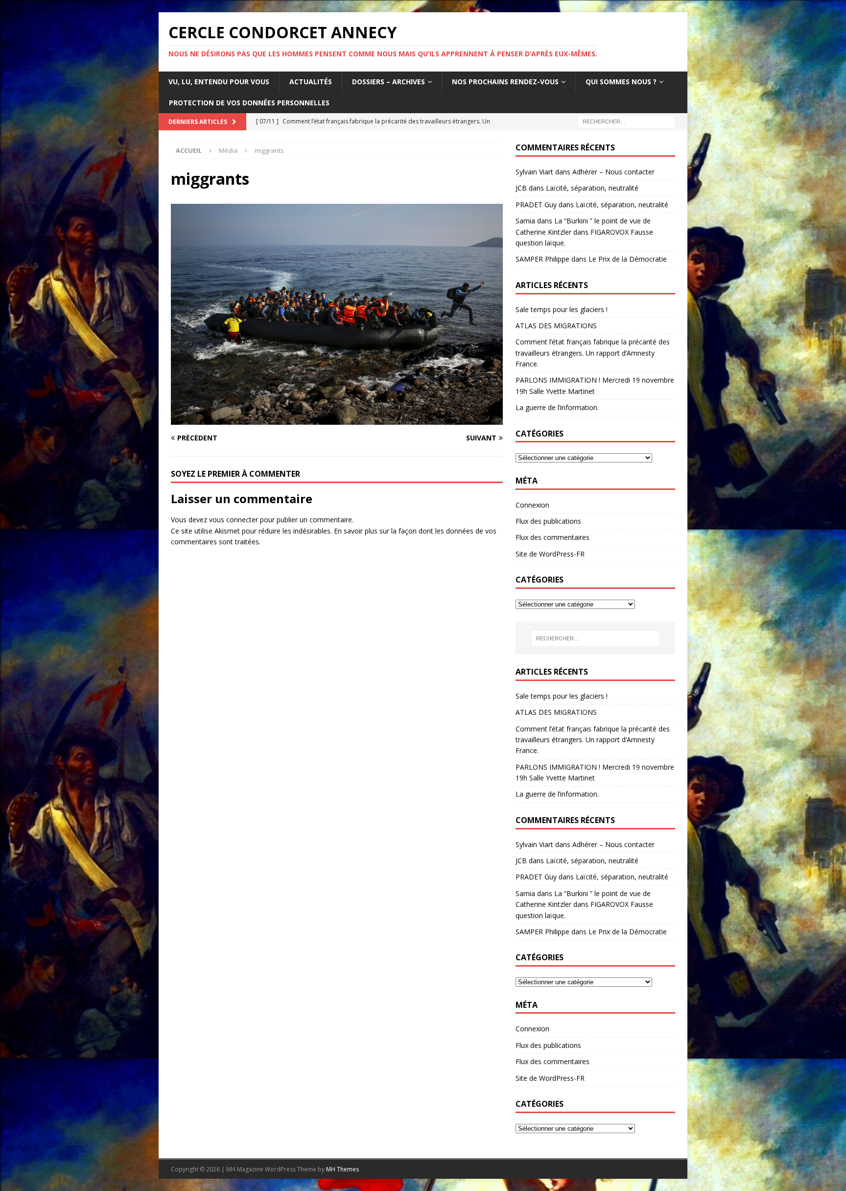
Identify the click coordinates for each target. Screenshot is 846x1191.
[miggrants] (337, 419)
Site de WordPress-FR (550, 554)
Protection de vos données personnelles (249, 102)
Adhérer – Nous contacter (613, 171)
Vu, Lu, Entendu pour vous (218, 81)
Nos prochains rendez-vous (505, 81)
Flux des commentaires (552, 537)
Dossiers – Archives (388, 81)
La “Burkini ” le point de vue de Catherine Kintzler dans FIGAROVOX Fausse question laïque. (584, 231)
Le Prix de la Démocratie (627, 259)
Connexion (532, 505)
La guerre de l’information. (557, 407)
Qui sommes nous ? (621, 81)
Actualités (310, 81)
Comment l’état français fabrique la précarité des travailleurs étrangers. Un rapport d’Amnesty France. (593, 352)
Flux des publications (548, 521)
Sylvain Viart (534, 171)
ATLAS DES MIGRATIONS (556, 325)
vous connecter (233, 519)
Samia (525, 220)
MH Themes (342, 1169)
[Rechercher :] (626, 120)
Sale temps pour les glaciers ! (562, 309)
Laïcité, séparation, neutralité (592, 188)
